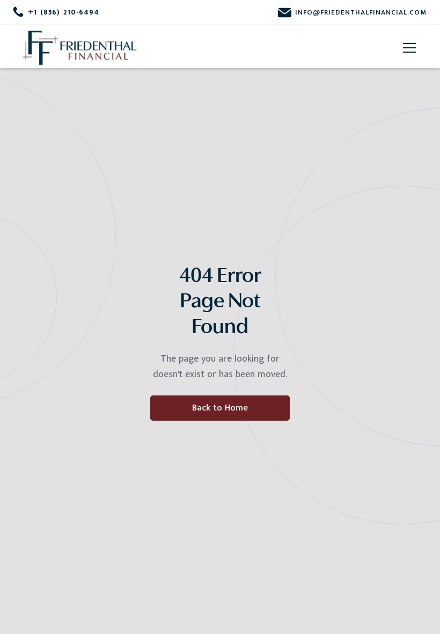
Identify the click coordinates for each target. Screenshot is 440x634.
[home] (80, 48)
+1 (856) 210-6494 (63, 12)
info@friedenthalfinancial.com (361, 12)
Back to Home (220, 407)
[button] (407, 48)
